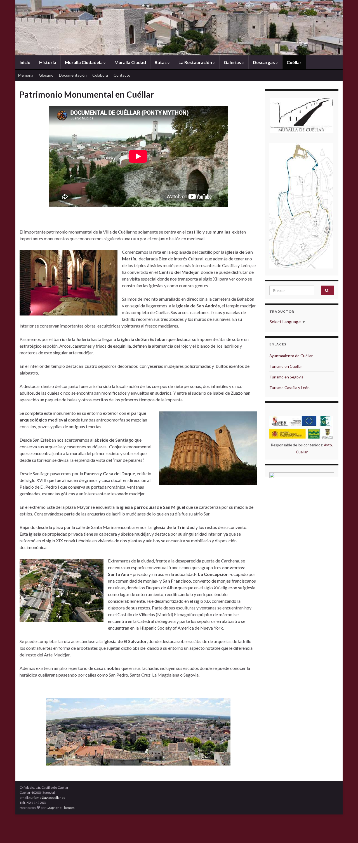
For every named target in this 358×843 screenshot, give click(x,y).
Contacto (122, 75)
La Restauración (195, 62)
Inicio (25, 62)
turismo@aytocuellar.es (47, 797)
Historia (47, 62)
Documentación (73, 75)
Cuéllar (294, 62)
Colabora (100, 75)
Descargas (264, 62)
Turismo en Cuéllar (285, 366)
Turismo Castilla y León (289, 387)
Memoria (25, 75)
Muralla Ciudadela (84, 62)
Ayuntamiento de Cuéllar (291, 355)
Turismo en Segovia (286, 377)
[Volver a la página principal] (179, 27)
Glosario (46, 75)
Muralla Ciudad (130, 62)
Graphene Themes (60, 808)
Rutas (161, 62)
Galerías (233, 62)
